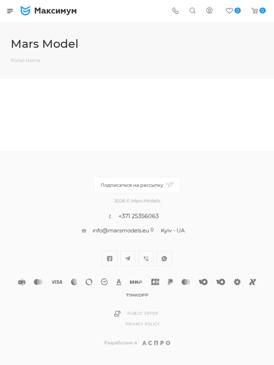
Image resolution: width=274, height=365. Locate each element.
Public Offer (142, 313)
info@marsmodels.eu (120, 230)
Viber (146, 258)
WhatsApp (164, 258)
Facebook (109, 258)
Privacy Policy (142, 324)
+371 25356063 (138, 216)
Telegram (128, 258)
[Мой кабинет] (209, 11)
